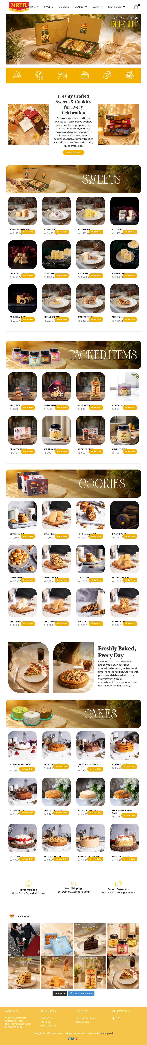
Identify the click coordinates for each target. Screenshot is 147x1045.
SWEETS (48, 6)
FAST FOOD (114, 6)
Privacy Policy (48, 1025)
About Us (45, 1022)
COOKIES (64, 6)
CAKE (96, 6)
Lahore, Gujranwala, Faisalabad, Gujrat (15, 1019)
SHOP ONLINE (27, 6)
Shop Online (73, 152)
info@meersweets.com (19, 1023)
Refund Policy (82, 1022)
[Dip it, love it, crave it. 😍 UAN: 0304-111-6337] (57, 972)
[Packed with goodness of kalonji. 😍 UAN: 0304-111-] (24, 972)
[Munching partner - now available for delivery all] (123, 939)
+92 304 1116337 (15, 1026)
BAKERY (79, 6)
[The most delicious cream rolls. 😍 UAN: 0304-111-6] (90, 972)
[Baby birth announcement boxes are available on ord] (57, 939)
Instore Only (27, 769)
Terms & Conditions (86, 1018)
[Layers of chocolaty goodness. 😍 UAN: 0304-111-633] (90, 939)
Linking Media (107, 1033)
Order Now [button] (28, 232)
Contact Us (47, 1018)
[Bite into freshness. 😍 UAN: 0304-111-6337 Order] (123, 972)
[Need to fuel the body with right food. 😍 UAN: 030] (24, 939)
